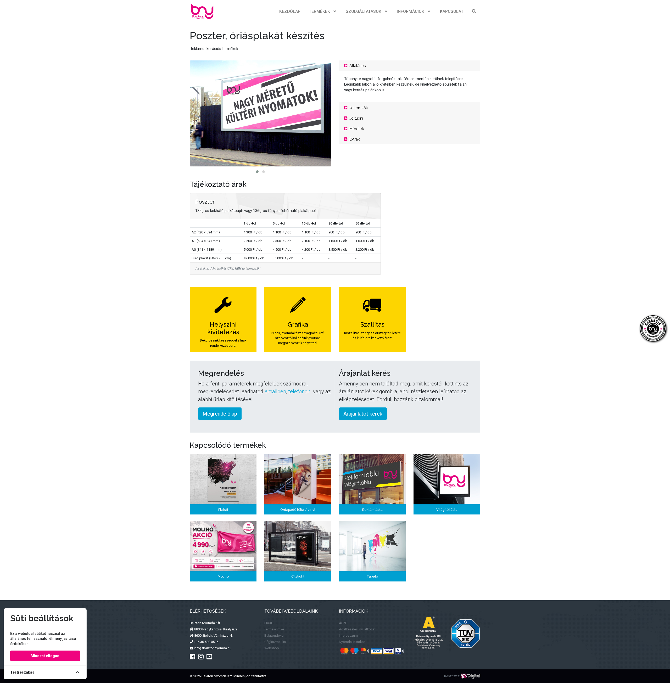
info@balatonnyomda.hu (212, 648)
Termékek (319, 11)
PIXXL (268, 623)
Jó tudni (355, 118)
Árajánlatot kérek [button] (362, 414)
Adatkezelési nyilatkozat (357, 629)
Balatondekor (274, 635)
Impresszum (348, 635)
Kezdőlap (289, 11)
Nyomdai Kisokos (352, 642)
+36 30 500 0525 (205, 642)
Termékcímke (274, 629)
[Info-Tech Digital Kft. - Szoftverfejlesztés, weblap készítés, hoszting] (470, 676)
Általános (357, 65)
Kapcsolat (452, 11)
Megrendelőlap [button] (220, 414)
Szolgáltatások (363, 11)
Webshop (271, 648)
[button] (257, 171)
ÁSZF (343, 623)
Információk (410, 11)
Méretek (356, 128)
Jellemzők (358, 107)
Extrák (354, 139)
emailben (275, 391)
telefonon (299, 391)
